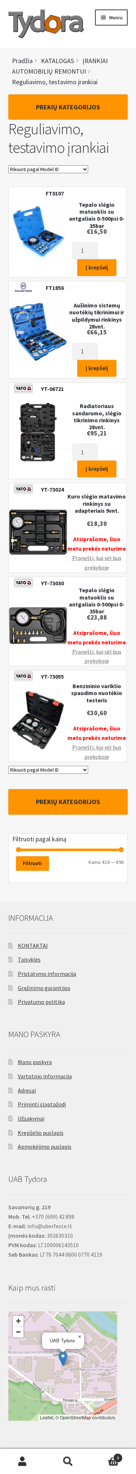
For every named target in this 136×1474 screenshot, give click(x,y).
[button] (62, 1358)
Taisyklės (29, 959)
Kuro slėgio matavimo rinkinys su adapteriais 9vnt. (96, 503)
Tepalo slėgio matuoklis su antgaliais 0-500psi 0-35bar (96, 215)
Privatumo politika (41, 1001)
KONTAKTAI (33, 945)
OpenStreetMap (75, 1417)
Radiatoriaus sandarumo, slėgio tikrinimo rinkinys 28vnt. (96, 417)
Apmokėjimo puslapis (44, 1146)
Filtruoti (32, 863)
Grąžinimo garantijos (44, 988)
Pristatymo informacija (47, 973)
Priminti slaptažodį (42, 1104)
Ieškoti (68, 1461)
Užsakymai (31, 1118)
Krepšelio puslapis (40, 1132)
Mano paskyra (35, 1062)
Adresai (27, 1090)
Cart (105, 1455)
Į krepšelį (97, 267)
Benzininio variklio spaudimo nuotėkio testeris (96, 693)
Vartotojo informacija (45, 1076)
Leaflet (46, 1417)
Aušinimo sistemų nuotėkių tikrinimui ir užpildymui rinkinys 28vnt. (96, 316)
